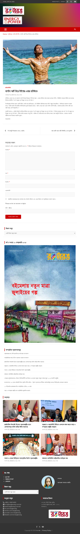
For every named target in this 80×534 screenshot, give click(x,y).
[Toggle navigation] (5, 29)
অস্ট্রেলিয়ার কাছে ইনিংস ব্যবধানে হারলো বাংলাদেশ (16, 358)
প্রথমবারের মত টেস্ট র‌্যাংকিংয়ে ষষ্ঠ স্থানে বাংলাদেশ (16, 353)
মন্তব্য (7, 150)
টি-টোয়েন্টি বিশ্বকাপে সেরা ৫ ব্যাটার (16, 131)
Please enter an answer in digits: (15, 203)
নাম (6, 173)
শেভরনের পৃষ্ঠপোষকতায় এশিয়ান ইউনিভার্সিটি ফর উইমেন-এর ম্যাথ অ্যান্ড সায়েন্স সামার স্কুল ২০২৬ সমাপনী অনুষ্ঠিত (31, 378)
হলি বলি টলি (8, 87)
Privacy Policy (46, 530)
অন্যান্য (6, 397)
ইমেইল (7, 182)
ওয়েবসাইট (7, 190)
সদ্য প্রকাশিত (12, 420)
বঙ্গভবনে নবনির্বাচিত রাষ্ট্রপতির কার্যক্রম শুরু (14, 374)
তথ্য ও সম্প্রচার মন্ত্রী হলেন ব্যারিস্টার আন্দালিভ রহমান (17, 390)
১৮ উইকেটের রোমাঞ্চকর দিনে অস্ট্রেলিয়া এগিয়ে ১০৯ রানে (18, 386)
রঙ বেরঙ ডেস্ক (18, 95)
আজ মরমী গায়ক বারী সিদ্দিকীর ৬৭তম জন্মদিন (61, 131)
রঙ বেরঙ (38, 530)
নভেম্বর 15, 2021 (9, 95)
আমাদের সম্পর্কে (55, 1)
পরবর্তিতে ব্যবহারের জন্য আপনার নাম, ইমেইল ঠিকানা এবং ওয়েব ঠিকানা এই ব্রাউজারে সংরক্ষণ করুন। (32, 199)
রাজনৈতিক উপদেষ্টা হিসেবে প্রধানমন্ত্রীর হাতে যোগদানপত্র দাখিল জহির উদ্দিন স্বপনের (24, 362)
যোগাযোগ (63, 1)
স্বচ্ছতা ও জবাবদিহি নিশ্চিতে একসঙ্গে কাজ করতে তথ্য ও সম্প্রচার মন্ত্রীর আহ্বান (23, 366)
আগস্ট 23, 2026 (8, 429)
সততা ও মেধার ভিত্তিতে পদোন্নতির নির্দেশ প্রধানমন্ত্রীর (17, 370)
